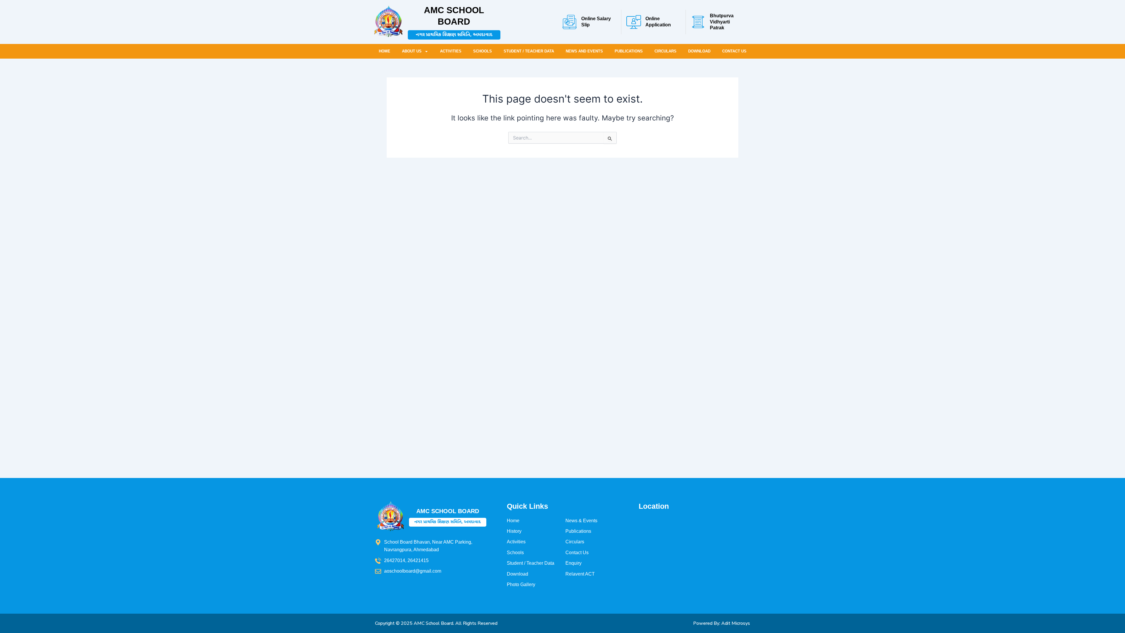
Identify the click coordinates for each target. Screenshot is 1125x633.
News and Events (584, 51)
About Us (412, 51)
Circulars (665, 51)
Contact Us (734, 51)
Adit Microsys (735, 623)
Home (384, 51)
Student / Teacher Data (529, 51)
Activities (450, 51)
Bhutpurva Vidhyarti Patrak (722, 21)
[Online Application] (633, 22)
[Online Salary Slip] (569, 22)
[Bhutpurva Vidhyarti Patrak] (698, 22)
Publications (629, 51)
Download (699, 51)
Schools (482, 51)
